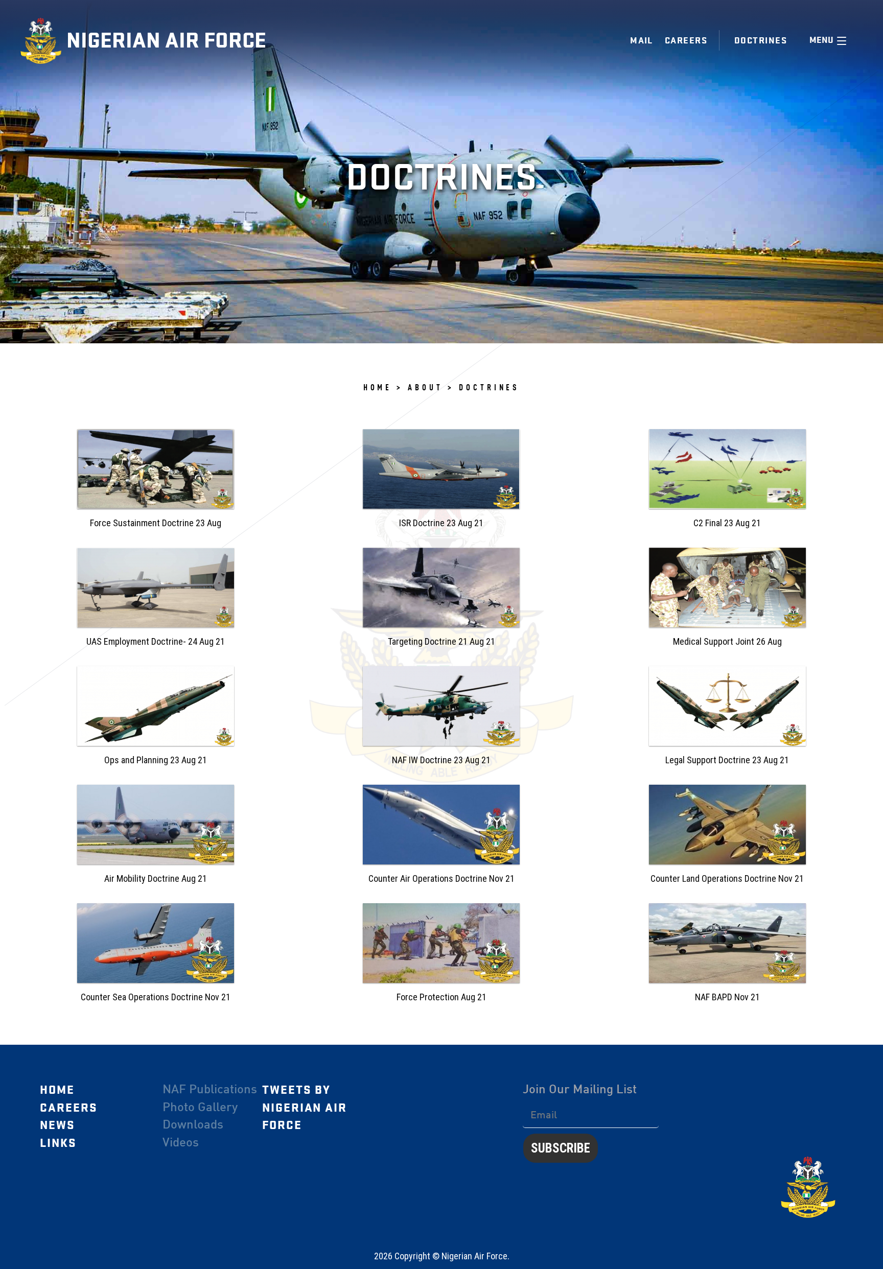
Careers (686, 40)
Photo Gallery (200, 1108)
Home (57, 1090)
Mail (641, 40)
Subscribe (560, 1148)
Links (58, 1143)
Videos (180, 1143)
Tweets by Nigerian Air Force (304, 1108)
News (57, 1125)
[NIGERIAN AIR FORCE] (43, 41)
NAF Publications (209, 1090)
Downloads (192, 1125)
